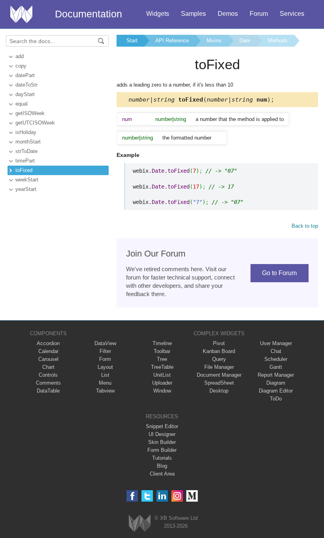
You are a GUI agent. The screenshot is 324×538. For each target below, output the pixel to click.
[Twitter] (147, 496)
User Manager (276, 343)
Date (244, 40)
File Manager (219, 367)
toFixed (23, 170)
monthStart (28, 142)
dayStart (25, 94)
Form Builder (162, 450)
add (19, 56)
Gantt (275, 367)
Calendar (48, 351)
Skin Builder (162, 442)
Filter (105, 351)
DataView (105, 343)
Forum (259, 13)
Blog (162, 466)
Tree (162, 359)
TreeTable (162, 367)
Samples (193, 13)
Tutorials (162, 458)
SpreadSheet (219, 383)
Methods (278, 40)
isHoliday (25, 132)
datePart (25, 75)
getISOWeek (30, 113)
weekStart (26, 180)
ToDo (276, 399)
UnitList (162, 375)
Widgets (157, 13)
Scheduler (275, 359)
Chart (48, 367)
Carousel (48, 359)
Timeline (162, 343)
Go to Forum (279, 273)
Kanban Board (219, 351)
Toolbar (162, 351)
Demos (228, 13)
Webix (140, 523)
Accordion (48, 343)
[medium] (192, 496)
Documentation (88, 13)
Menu (105, 383)
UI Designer (162, 434)
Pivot (219, 343)
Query (219, 359)
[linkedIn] (162, 496)
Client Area (162, 474)
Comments (48, 383)
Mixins (214, 40)
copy (20, 66)
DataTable (48, 391)
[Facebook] (132, 496)
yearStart (25, 189)
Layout (105, 367)
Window (162, 391)
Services (292, 13)
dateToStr (26, 85)
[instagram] (177, 496)
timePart (25, 161)
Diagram (275, 383)
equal (21, 104)
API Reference (172, 40)
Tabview (105, 391)
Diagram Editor (276, 391)
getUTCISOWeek (35, 123)
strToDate (26, 151)
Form (105, 359)
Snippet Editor (162, 426)
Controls (48, 375)
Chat (276, 351)
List (105, 375)
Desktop (218, 391)
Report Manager (276, 375)
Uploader (162, 383)
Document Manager (219, 375)
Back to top (305, 226)
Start (132, 40)
